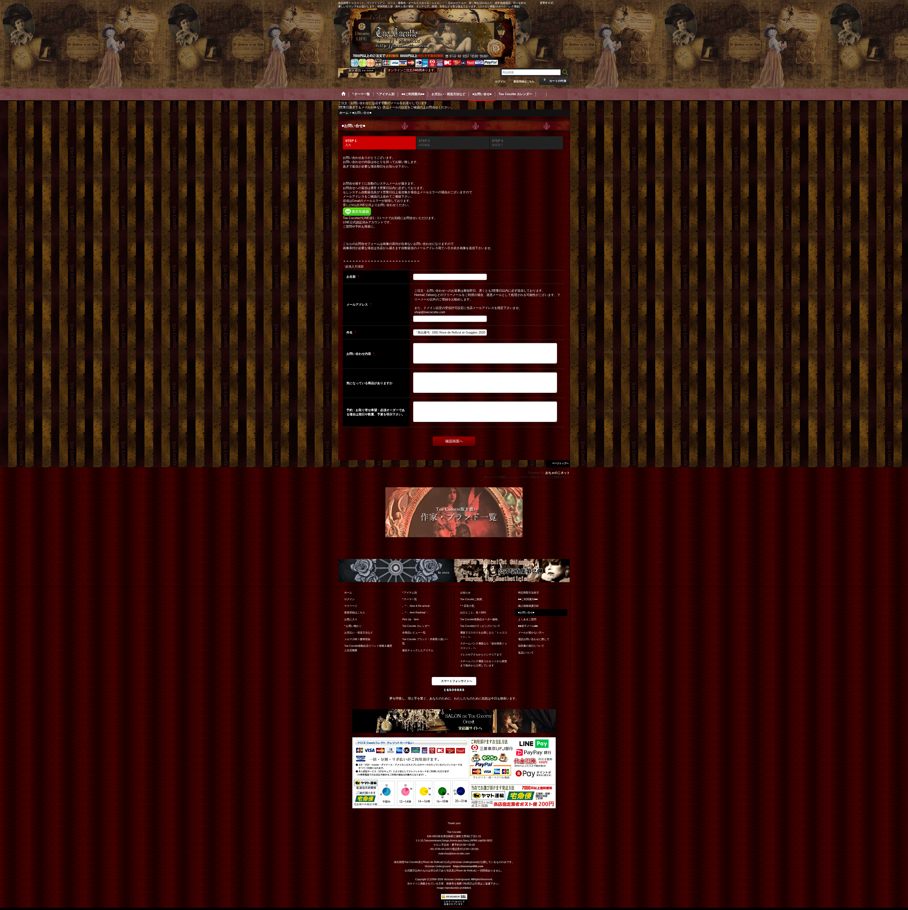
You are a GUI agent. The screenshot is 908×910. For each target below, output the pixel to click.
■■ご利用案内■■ (528, 599)
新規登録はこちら (524, 81)
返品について (526, 652)
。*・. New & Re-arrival (415, 605)
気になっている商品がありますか (369, 383)
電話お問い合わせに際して (533, 639)
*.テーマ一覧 (409, 599)
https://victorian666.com (468, 866)
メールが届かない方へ (531, 632)
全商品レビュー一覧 (414, 632)
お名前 (351, 276)
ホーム (348, 592)
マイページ (350, 605)
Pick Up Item (410, 619)
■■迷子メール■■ (528, 625)
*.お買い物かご (353, 625)
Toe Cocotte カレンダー (416, 625)
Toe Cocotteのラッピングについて (480, 625)
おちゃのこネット (557, 473)
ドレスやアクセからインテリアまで (481, 654)
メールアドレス (357, 304)
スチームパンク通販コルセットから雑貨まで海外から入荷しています (483, 663)
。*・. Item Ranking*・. (415, 612)
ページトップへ (560, 463)
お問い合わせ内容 (359, 354)
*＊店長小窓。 (468, 605)
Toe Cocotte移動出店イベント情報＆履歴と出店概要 (368, 647)
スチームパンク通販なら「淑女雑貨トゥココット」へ (483, 645)
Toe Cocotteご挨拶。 (472, 599)
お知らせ (465, 592)
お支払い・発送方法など (358, 632)
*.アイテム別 (409, 592)
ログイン (500, 81)
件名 (350, 332)
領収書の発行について (531, 645)
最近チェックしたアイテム (417, 650)
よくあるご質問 (527, 619)
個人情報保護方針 (528, 605)
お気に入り (350, 619)
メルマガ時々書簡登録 (357, 639)
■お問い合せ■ (526, 612)
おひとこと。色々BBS (473, 612)
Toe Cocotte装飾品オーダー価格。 (480, 619)
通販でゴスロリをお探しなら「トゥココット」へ (483, 634)
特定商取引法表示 (528, 592)
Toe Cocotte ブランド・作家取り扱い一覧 (425, 641)
